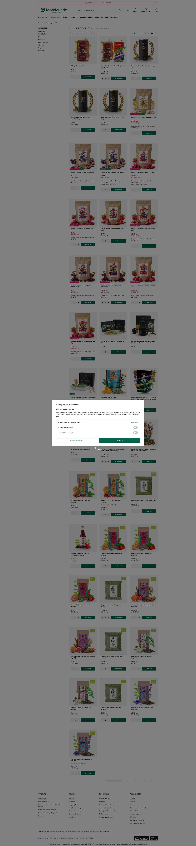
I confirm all (119, 440)
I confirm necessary (76, 440)
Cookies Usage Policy (102, 412)
